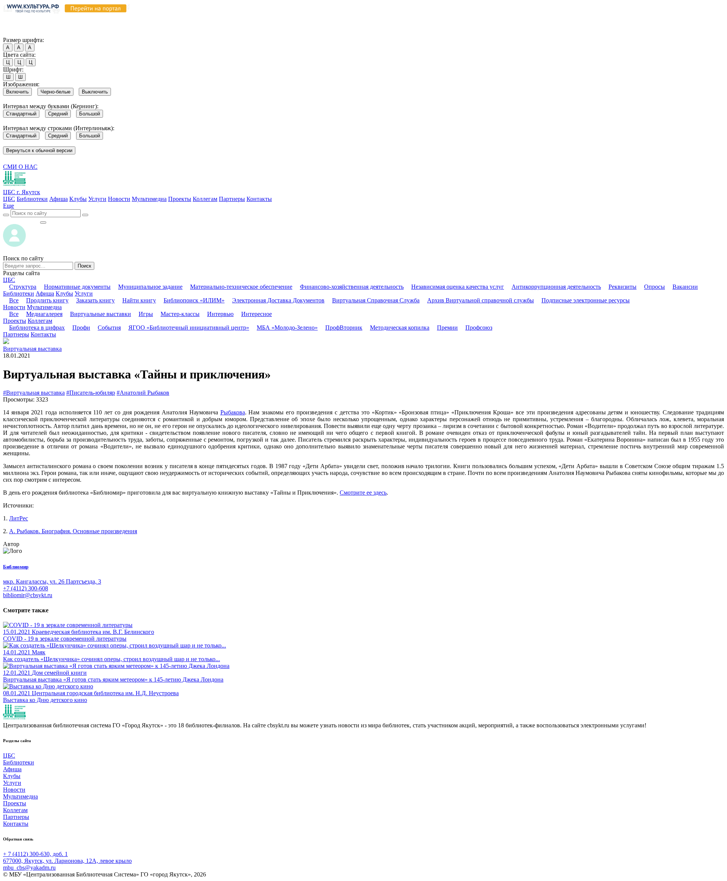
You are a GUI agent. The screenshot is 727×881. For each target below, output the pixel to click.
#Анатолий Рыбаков (143, 392)
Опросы (654, 286)
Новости (119, 199)
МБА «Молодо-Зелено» (287, 327)
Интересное (256, 314)
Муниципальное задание (150, 286)
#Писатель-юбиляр (90, 392)
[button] (8, 205)
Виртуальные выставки (100, 314)
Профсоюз (478, 327)
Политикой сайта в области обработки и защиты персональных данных (405, 18)
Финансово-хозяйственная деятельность (352, 286)
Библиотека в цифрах (37, 327)
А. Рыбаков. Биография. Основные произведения (73, 531)
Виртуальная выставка (32, 349)
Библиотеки (32, 199)
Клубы (78, 199)
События (109, 327)
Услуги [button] (84, 293)
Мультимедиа (149, 199)
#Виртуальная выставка (34, 392)
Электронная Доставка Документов (278, 300)
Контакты (259, 199)
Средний (58, 114)
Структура (22, 286)
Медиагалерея (44, 314)
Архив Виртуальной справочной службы (480, 300)
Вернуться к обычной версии (39, 150)
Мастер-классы (180, 314)
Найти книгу (139, 300)
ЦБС (9, 199)
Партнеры (232, 199)
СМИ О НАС (20, 166)
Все (14, 300)
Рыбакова (232, 412)
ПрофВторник (343, 327)
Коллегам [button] (40, 321)
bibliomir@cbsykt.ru (27, 595)
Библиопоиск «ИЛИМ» (194, 300)
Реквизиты (622, 286)
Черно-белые (55, 92)
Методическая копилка (399, 327)
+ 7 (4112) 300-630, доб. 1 (35, 854)
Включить (17, 92)
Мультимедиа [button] (44, 307)
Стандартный (21, 114)
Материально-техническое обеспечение (241, 286)
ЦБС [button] (9, 280)
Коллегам (205, 199)
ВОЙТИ (21, 220)
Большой (89, 114)
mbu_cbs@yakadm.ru (29, 867)
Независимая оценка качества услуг (457, 286)
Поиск (84, 266)
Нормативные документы (77, 286)
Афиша (58, 199)
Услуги (97, 199)
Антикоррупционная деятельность (556, 286)
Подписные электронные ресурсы (585, 300)
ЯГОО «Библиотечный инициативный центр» (188, 327)
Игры (146, 314)
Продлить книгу (47, 300)
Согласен (17, 33)
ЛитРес (18, 518)
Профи (81, 327)
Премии (447, 327)
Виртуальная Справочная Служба (376, 300)
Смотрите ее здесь (363, 492)
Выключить (95, 92)
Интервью (220, 314)
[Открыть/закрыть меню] (43, 222)
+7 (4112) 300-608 (25, 588)
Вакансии (685, 286)
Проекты (179, 199)
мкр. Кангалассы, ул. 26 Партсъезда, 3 (52, 581)
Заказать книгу (95, 300)
